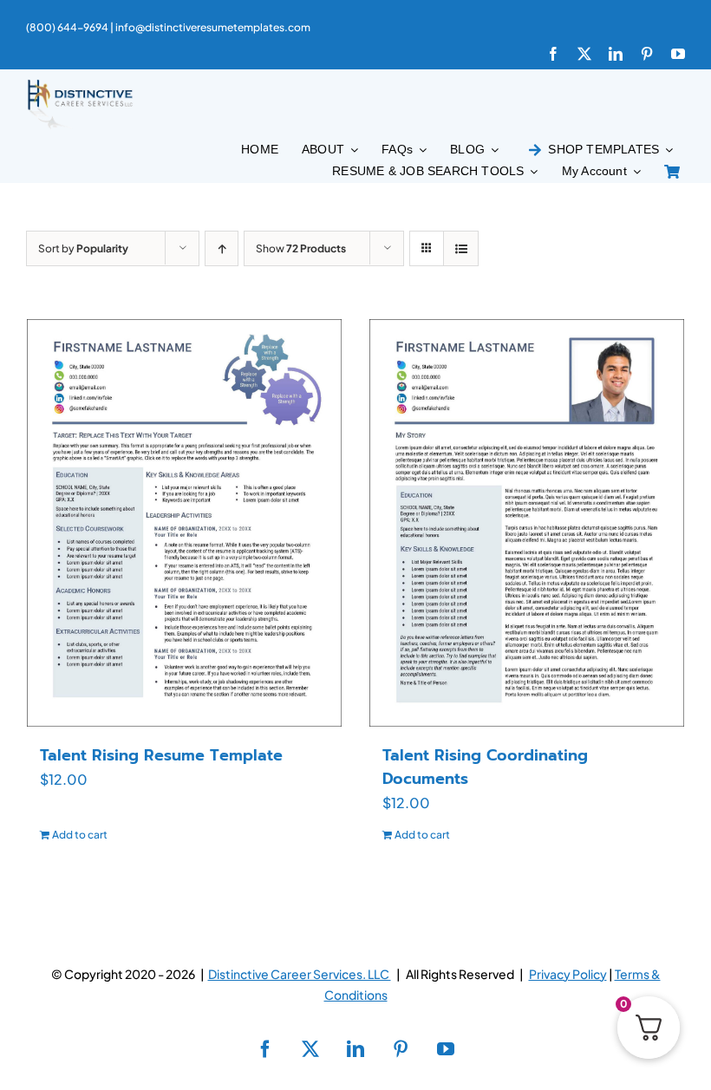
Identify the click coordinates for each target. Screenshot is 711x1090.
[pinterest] (647, 54)
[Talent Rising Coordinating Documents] (526, 522)
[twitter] (584, 54)
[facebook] (553, 54)
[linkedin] (616, 54)
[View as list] (461, 248)
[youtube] (678, 54)
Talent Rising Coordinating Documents (485, 767)
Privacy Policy (568, 974)
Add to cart (80, 834)
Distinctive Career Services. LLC (299, 974)
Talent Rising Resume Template (161, 755)
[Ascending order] (221, 248)
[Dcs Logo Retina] (80, 84)
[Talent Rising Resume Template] (184, 522)
